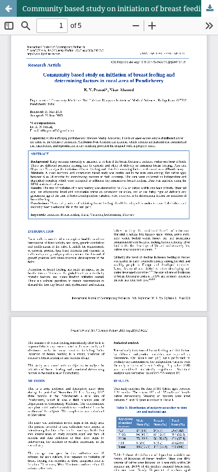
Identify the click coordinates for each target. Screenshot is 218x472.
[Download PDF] (209, 8)
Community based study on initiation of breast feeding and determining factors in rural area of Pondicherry (120, 8)
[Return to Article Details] (8, 8)
